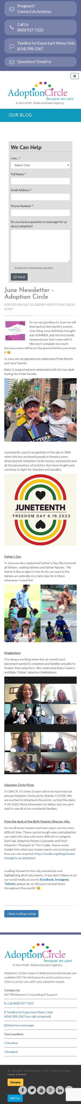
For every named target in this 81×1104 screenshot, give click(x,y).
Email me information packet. (34, 268)
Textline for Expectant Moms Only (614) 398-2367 (46, 46)
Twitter (9, 884)
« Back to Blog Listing (21, 913)
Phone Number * (22, 206)
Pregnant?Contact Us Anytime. (34, 8)
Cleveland (11, 1051)
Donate (15, 1082)
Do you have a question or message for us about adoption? (39, 224)
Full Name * (18, 174)
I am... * (16, 158)
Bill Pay (15, 1098)
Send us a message (20, 1025)
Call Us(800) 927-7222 (30, 27)
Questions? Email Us (34, 61)
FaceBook (47, 879)
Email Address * (21, 190)
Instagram (62, 879)
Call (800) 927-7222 (20, 1003)
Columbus (11, 1043)
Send (21, 277)
